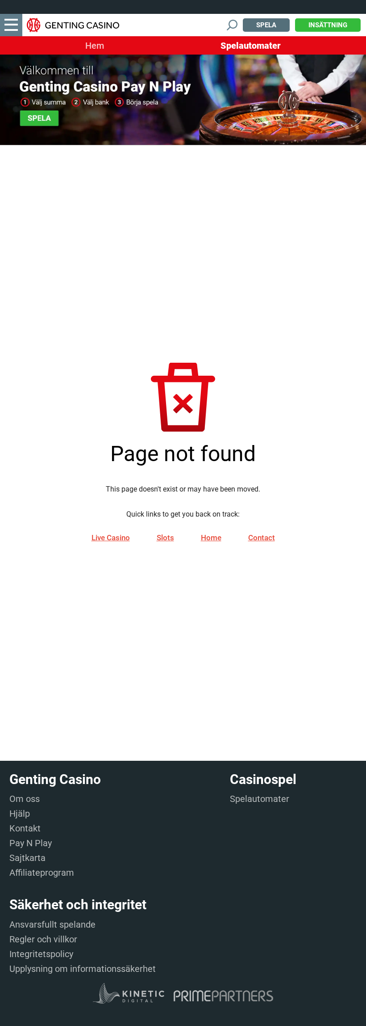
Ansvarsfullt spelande (52, 924)
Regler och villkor (43, 939)
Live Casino (111, 537)
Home (211, 537)
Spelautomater (250, 45)
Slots (165, 537)
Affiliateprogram (41, 872)
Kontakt (25, 828)
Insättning (327, 25)
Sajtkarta (27, 857)
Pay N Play (30, 843)
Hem (94, 45)
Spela (266, 25)
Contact (261, 537)
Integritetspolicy (41, 954)
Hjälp (19, 813)
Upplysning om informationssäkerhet (82, 968)
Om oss (24, 798)
